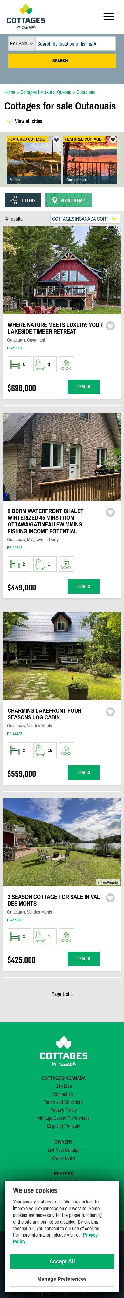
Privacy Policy (63, 1110)
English (54, 1126)
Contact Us (63, 1094)
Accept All (62, 1262)
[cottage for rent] (26, 27)
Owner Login (63, 1157)
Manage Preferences (62, 1279)
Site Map (63, 1086)
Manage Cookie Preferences (64, 1118)
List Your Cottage (63, 1150)
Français (72, 1126)
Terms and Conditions (64, 1102)
